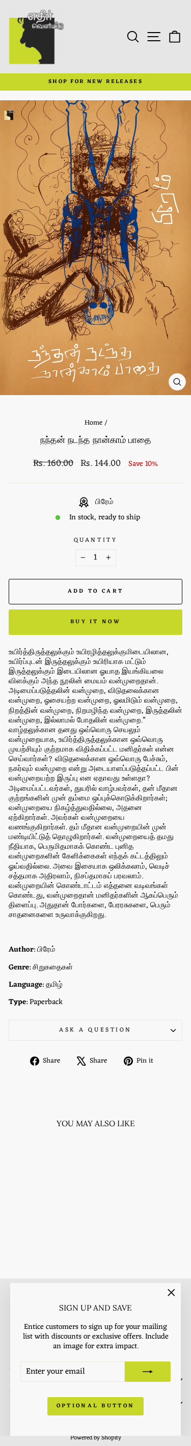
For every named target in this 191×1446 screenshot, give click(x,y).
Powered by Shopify (95, 1437)
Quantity (95, 540)
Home (93, 422)
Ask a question (95, 1030)
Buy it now (95, 622)
